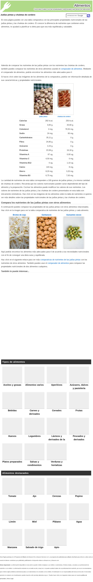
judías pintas (43, 116)
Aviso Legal (10, 578)
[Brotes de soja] (19, 233)
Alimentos (82, 5)
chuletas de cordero (64, 116)
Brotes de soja (19, 215)
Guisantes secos (73, 215)
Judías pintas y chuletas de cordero (18, 15)
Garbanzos (46, 215)
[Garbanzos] (46, 233)
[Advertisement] (46, 45)
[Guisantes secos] (74, 233)
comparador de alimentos (71, 69)
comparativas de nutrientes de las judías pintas (60, 260)
